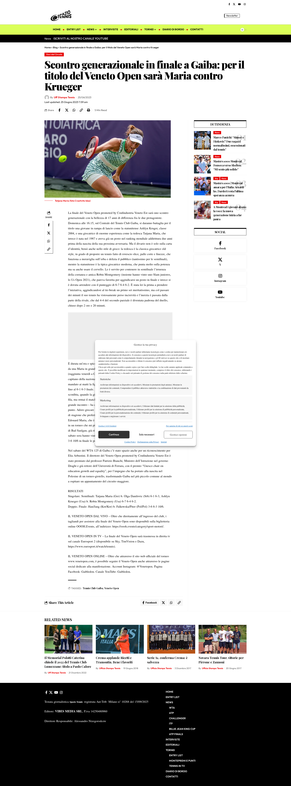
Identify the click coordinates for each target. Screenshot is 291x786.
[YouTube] (239, 4)
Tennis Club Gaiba (93, 588)
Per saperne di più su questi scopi (179, 425)
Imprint (164, 441)
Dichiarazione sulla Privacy (148, 441)
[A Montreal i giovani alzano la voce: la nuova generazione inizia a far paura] (202, 210)
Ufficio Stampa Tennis (109, 668)
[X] (234, 4)
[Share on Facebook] (59, 110)
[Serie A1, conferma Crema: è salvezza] (171, 639)
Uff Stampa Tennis (64, 97)
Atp (216, 178)
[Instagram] (245, 4)
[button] (244, 15)
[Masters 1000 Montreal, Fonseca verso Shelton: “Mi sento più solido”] (202, 164)
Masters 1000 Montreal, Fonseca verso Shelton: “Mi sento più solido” (227, 165)
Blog (55, 47)
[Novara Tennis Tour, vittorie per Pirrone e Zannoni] (223, 639)
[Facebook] (229, 4)
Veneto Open (111, 588)
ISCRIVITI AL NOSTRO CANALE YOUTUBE (80, 38)
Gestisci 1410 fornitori (107, 425)
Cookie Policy (130, 441)
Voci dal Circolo (54, 54)
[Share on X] (66, 110)
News (217, 132)
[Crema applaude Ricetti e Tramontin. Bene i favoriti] (120, 639)
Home (47, 47)
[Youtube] (220, 294)
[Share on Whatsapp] (74, 110)
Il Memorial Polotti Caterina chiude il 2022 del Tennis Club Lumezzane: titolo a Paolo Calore (67, 662)
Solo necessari (146, 434)
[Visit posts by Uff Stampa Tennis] (46, 97)
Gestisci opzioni (178, 434)
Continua (114, 434)
